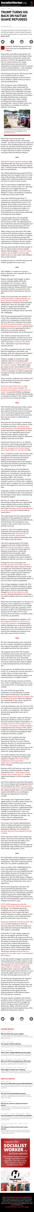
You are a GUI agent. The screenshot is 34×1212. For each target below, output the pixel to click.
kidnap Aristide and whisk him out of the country (17, 509)
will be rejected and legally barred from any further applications (15, 761)
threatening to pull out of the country (17, 370)
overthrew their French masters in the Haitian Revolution (16, 427)
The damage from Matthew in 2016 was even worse (16, 390)
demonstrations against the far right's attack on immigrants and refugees (17, 953)
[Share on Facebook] (12, 43)
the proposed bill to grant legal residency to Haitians (15, 966)
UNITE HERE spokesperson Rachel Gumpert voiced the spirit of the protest (15, 905)
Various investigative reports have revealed (15, 548)
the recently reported (14, 593)
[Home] (14, 2)
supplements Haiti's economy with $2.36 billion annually (17, 697)
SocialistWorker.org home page (17, 1206)
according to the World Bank (15, 343)
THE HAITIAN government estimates (14, 161)
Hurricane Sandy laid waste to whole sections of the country (14, 387)
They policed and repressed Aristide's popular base (14, 534)
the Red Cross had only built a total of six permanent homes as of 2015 (16, 325)
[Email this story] (22, 43)
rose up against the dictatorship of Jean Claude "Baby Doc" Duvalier (15, 449)
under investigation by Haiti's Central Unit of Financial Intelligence (16, 621)
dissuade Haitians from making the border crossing (16, 832)
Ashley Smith (6, 9)
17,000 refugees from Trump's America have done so (15, 773)
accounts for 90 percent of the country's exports (16, 364)
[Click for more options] (31, 43)
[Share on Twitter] (3, 43)
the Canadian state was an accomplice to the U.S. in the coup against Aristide (17, 724)
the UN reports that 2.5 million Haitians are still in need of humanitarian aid (16, 298)
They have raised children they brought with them (16, 252)
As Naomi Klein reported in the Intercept (16, 787)
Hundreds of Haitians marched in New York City (17, 923)
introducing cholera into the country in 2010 (15, 565)
